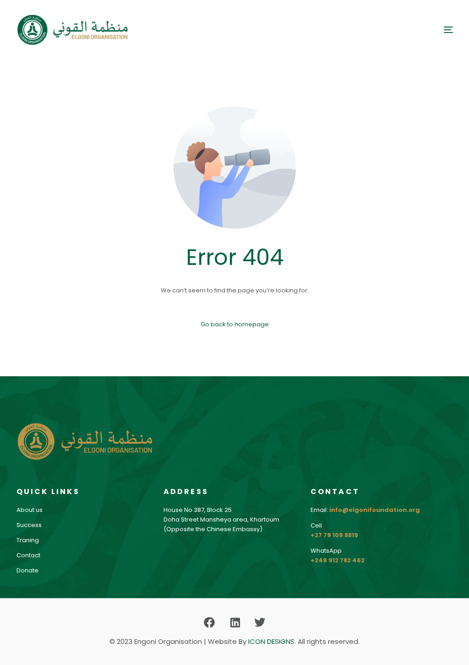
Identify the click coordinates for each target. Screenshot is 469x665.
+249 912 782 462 (338, 560)
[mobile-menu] (437, 30)
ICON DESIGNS (271, 641)
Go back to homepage (235, 324)
